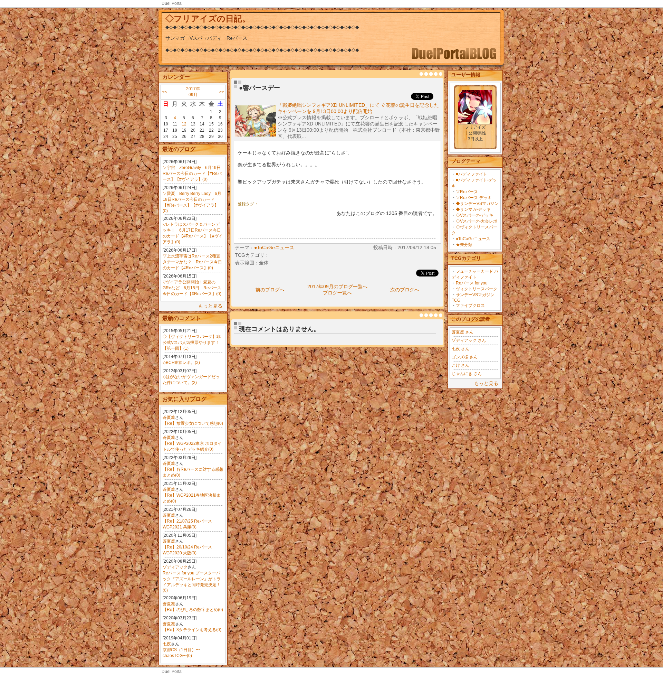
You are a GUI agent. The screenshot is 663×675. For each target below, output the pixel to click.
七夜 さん (460, 348)
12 (184, 124)
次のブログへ (404, 289)
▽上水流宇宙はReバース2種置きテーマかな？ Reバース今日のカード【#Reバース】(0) (192, 262)
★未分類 (464, 244)
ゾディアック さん (469, 340)
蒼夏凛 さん (462, 332)
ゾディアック (175, 567)
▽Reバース (467, 191)
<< (164, 92)
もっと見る (210, 306)
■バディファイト (471, 174)
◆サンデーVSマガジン (477, 203)
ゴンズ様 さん (465, 357)
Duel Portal (172, 3)
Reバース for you (472, 283)
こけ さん (460, 365)
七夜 (167, 643)
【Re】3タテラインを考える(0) (192, 629)
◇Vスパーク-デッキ (474, 215)
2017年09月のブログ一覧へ (337, 286)
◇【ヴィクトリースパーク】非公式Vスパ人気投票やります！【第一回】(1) (192, 342)
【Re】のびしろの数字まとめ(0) (193, 609)
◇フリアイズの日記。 (207, 18)
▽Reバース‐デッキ (474, 197)
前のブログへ (270, 289)
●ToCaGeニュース (473, 238)
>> (221, 92)
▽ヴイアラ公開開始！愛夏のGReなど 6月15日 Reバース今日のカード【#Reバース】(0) (192, 288)
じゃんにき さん (467, 373)
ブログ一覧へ (337, 293)
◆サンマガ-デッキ (473, 209)
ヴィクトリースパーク (476, 289)
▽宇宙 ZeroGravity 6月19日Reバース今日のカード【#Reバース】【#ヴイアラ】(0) (192, 173)
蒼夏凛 (169, 417)
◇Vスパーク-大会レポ (476, 221)
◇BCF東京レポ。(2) (181, 362)
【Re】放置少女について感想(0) (193, 423)
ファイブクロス (470, 305)
